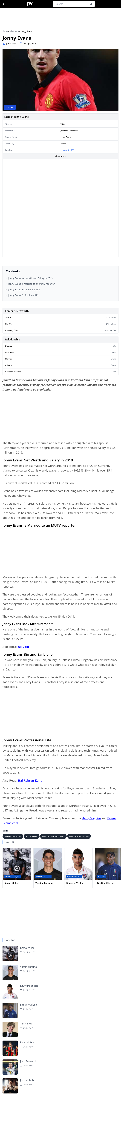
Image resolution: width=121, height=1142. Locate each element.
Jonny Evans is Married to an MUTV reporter (31, 283)
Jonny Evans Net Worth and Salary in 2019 (30, 278)
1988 (72, 150)
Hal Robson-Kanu (30, 780)
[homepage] (30, 4)
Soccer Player (32, 836)
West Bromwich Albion (79, 836)
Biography (14, 31)
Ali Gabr (24, 647)
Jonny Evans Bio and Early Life (24, 289)
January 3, (65, 150)
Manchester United (12, 836)
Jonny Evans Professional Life (23, 295)
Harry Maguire (91, 818)
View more (60, 156)
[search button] (91, 4)
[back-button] (5, 4)
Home (5, 31)
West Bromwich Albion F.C (53, 836)
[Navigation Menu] (116, 4)
